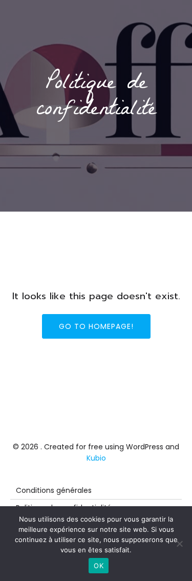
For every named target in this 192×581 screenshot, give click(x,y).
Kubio (96, 458)
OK (98, 566)
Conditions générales (54, 490)
